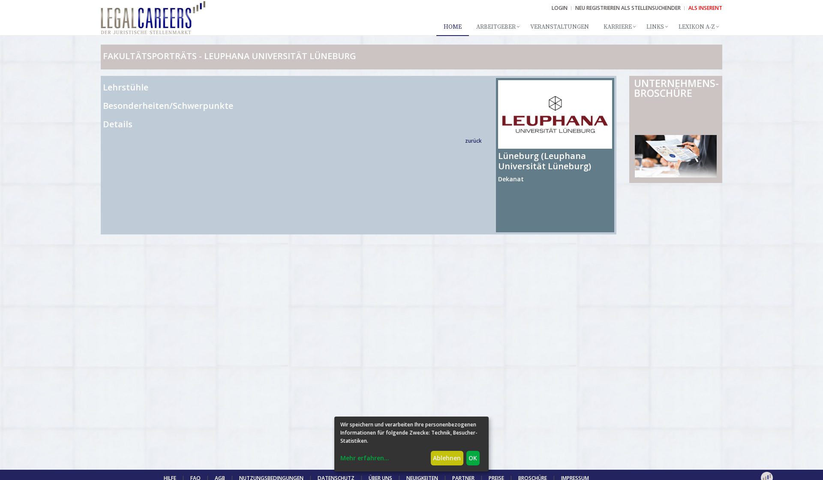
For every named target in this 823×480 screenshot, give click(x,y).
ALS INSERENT (705, 8)
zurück (473, 140)
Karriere (618, 27)
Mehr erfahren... (364, 458)
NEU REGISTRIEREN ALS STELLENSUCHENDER (628, 8)
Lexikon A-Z (697, 27)
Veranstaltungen (559, 27)
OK (473, 458)
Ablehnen (447, 458)
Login (560, 8)
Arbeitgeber (496, 27)
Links (655, 27)
